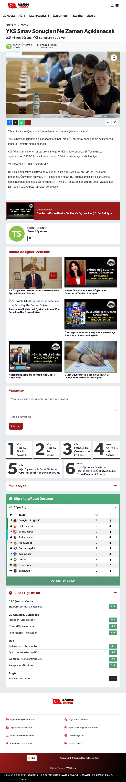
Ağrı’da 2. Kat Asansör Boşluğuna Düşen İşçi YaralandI (112, 452)
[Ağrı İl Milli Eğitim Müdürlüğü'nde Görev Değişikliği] (35, 357)
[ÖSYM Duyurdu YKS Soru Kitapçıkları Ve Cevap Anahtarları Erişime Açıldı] (90, 357)
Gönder (16, 426)
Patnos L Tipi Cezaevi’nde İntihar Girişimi (82, 452)
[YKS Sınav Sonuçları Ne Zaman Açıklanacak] (63, 85)
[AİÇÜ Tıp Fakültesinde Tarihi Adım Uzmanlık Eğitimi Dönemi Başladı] (35, 272)
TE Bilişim (71, 768)
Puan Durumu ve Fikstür (22, 735)
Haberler (11, 25)
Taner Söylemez (37, 231)
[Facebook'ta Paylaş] (9, 122)
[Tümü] (115, 486)
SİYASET (91, 15)
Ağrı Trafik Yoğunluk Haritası (83, 727)
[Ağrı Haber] (18, 6)
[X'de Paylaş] (15, 122)
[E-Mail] (30, 238)
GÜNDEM (8, 15)
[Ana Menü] (117, 5)
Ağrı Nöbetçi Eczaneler (22, 719)
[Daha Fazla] (28, 122)
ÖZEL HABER (61, 15)
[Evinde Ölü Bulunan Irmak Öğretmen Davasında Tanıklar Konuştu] (90, 272)
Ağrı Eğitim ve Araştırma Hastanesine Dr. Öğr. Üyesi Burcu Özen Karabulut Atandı (96, 471)
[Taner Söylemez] (17, 233)
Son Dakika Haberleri (21, 743)
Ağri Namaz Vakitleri (21, 727)
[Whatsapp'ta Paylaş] (22, 122)
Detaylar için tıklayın (63, 580)
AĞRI (22, 15)
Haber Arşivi (75, 743)
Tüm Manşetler (76, 735)
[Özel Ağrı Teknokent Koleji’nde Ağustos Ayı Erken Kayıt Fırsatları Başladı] (90, 315)
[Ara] (112, 5)
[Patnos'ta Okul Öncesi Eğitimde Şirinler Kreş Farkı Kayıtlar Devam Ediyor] (35, 303)
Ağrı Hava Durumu (78, 719)
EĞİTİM (78, 15)
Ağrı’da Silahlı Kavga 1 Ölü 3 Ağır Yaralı (23, 452)
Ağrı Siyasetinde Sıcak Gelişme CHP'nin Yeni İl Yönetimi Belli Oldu (39, 471)
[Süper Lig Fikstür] (115, 593)
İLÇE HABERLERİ (39, 15)
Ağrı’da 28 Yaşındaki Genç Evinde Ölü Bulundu (52, 452)
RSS (33, 758)
